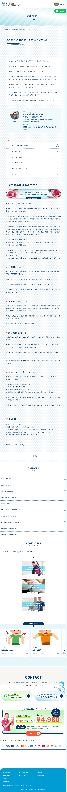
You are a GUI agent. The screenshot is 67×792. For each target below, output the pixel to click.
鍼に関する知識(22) (6, 503)
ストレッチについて (16, 157)
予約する (31, 733)
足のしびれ (29, 552)
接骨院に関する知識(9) (7, 485)
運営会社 (4, 785)
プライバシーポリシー (20, 785)
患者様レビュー (6, 775)
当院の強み (40, 772)
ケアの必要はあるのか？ (18, 146)
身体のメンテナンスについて (19, 168)
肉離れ (7, 552)
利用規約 (28, 785)
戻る (36, 456)
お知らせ (5, 778)
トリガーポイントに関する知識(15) (10, 510)
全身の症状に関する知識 (13, 44)
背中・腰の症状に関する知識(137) (10, 522)
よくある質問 (41, 775)
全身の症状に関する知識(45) (8, 497)
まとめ (13, 174)
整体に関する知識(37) (7, 491)
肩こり (14, 552)
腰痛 (21, 552)
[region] (33, 644)
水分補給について (15, 163)
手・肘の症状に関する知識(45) (9, 528)
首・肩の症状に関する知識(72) (9, 534)
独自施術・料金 (24, 772)
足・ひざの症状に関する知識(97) (9, 516)
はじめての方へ (6, 772)
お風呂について (15, 151)
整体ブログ (23, 775)
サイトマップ (10, 785)
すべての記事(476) (6, 479)
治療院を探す (6, 781)
